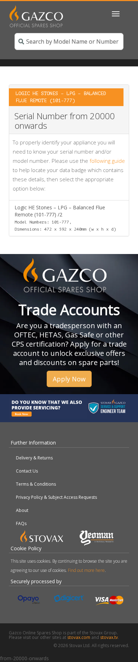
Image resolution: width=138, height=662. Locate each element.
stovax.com (78, 637)
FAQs (21, 523)
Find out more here (86, 570)
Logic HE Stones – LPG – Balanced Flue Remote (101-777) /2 (65, 218)
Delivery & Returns (34, 458)
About (22, 510)
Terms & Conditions (36, 484)
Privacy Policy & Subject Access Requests (56, 497)
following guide (107, 160)
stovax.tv (109, 637)
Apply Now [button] (69, 379)
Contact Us (27, 471)
